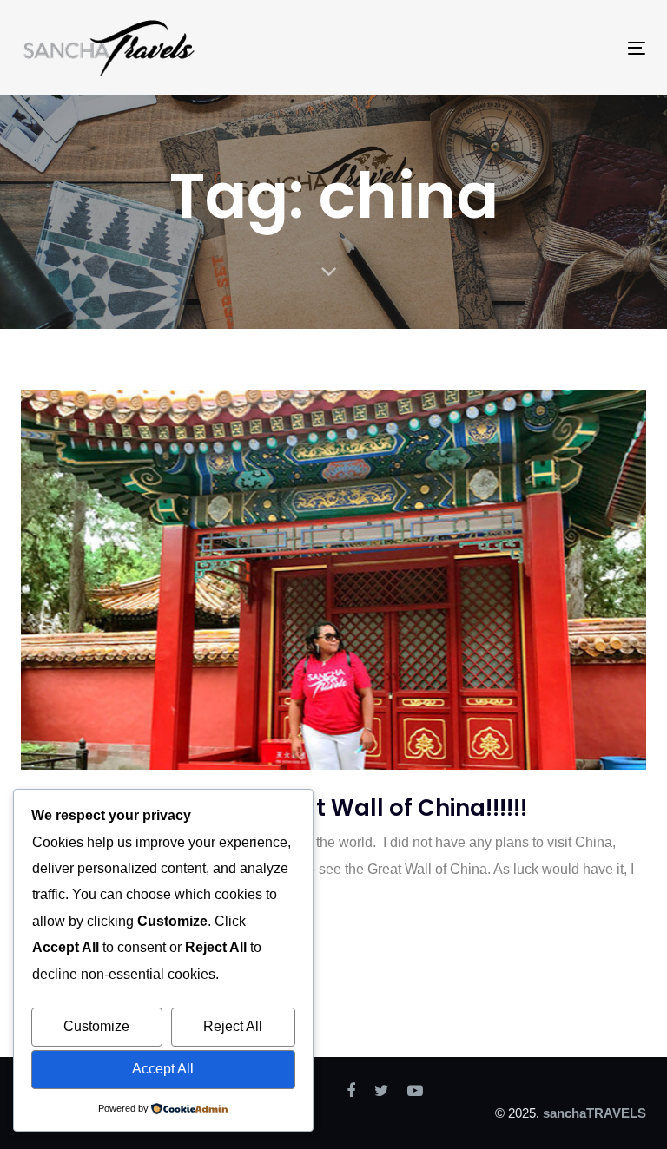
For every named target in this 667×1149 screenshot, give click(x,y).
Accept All (163, 1068)
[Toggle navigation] (541, 48)
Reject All (232, 1026)
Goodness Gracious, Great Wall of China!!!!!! (274, 808)
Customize (96, 1026)
